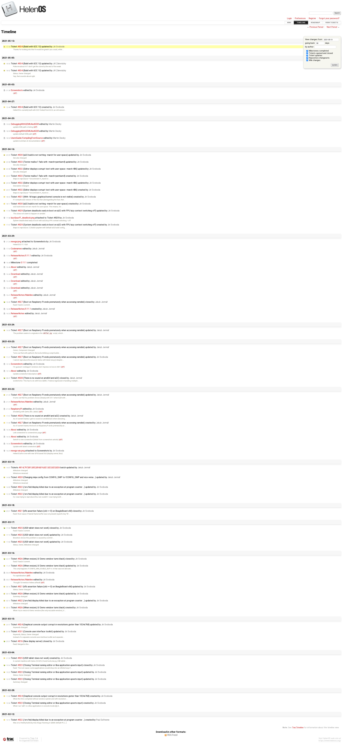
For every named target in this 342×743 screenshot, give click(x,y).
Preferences (300, 18)
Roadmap (315, 23)
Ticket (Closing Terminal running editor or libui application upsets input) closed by (55, 665)
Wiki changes (314, 60)
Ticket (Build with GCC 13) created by (35, 107)
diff (15, 93)
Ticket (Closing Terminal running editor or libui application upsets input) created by (56, 703)
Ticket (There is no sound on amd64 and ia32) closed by (44, 378)
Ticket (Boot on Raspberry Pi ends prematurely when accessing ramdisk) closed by (57, 302)
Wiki (289, 23)
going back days (317, 43)
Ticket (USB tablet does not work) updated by (39, 535)
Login (289, 18)
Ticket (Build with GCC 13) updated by (35, 46)
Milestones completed (318, 51)
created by (30, 309)
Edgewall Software (30, 741)
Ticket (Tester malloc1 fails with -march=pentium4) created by (47, 176)
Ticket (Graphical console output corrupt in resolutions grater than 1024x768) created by (59, 696)
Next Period (332, 27)
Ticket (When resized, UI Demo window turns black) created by (47, 607)
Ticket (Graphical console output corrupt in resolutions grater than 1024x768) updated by (59, 624)
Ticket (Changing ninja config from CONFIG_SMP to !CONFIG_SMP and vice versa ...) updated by (63, 477)
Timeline (301, 23)
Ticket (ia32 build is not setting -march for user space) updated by (48, 155)
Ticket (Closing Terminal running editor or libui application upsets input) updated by (56, 672)
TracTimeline (298, 727)
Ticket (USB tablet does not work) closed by (38, 528)
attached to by (40, 217)
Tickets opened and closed (320, 53)
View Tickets (331, 23)
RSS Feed (172, 735)
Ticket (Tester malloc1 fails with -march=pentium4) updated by (47, 162)
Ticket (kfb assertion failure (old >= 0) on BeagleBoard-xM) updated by (50, 586)
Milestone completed (21, 262)
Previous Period (316, 27)
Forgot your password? (329, 18)
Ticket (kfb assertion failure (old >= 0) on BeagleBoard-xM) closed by (50, 511)
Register (312, 18)
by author (309, 47)
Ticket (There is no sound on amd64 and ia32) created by (44, 416)
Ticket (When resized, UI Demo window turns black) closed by (46, 559)
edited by (25, 90)
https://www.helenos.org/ (330, 741)
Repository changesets (318, 58)
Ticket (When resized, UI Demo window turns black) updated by (47, 565)
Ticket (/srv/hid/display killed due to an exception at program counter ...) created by (57, 720)
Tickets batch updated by (48, 467)
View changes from (314, 39)
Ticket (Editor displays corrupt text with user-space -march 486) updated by (53, 169)
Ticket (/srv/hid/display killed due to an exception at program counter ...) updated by (57, 487)
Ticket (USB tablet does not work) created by (39, 658)
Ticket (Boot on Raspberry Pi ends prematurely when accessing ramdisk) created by (57, 422)
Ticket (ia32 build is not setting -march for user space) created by (48, 203)
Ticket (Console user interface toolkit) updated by (41, 631)
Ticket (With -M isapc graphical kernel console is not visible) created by (51, 197)
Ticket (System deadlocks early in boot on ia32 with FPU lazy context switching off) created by (62, 224)
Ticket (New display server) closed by (35, 641)
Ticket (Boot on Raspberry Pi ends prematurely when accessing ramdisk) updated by (57, 330)
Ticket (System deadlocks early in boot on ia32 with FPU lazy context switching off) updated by (62, 210)
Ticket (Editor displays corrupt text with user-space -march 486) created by (53, 190)
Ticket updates (315, 55)
